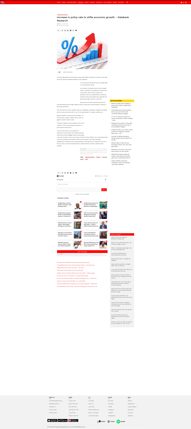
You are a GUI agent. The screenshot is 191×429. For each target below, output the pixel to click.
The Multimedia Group (55, 400)
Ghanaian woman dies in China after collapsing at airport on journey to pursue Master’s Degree (121, 124)
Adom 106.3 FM (73, 403)
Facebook (111, 403)
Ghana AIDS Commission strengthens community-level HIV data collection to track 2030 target (121, 305)
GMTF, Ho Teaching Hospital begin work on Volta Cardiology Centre (121, 249)
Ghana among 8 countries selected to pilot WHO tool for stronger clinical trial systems (121, 277)
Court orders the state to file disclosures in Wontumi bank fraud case (121, 271)
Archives (130, 412)
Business (80, 2)
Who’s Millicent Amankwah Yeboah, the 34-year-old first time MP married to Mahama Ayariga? (121, 111)
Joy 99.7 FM (72, 400)
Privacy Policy (53, 412)
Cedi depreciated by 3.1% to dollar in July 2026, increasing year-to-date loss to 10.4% (77, 286)
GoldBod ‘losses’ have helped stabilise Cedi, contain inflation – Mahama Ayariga (76, 273)
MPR (86, 159)
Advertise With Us (54, 403)
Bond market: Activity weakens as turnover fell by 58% (70, 270)
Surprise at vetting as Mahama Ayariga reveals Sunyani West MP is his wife (121, 138)
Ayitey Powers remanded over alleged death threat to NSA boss (120, 266)
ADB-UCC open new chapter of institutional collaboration (119, 239)
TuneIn (103, 421)
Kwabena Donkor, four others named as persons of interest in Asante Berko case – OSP (122, 131)
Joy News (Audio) (93, 415)
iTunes (112, 421)
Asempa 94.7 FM (73, 409)
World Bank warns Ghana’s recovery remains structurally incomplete (73, 262)
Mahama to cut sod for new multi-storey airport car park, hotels (121, 150)
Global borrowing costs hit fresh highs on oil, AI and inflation (71, 281)
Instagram (111, 409)
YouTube (110, 400)
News (63, 2)
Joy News (91, 400)
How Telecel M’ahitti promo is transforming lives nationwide (118, 255)
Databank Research (89, 157)
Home (59, 2)
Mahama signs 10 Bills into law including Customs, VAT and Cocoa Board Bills (121, 144)
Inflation (98, 157)
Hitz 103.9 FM (72, 406)
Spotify (122, 421)
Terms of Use (53, 409)
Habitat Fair (131, 403)
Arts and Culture (72, 2)
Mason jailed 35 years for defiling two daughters (120, 260)
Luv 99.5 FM (72, 412)
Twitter (110, 406)
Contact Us (52, 406)
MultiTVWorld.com (93, 409)
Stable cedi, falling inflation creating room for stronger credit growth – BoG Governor (77, 283)
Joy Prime (91, 406)
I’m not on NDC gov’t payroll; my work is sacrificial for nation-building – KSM (122, 118)
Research (99, 2)
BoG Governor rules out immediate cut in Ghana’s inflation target (72, 275)
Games (130, 400)
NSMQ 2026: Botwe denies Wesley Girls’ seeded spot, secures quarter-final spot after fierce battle (121, 291)
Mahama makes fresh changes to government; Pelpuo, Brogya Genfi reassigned (121, 105)
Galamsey (130, 409)
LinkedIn (110, 412)
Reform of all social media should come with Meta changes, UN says (121, 244)
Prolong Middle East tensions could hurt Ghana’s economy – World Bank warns (76, 265)
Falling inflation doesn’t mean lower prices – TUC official (70, 267)
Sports (87, 2)
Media (115, 2)
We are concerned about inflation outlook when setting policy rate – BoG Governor (77, 278)
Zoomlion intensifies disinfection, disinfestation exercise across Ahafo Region (120, 317)
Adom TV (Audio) (93, 412)
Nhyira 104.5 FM (73, 415)
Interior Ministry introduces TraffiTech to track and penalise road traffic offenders (120, 162)
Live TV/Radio (107, 2)
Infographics (111, 415)
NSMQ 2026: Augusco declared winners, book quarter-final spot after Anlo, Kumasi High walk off (120, 156)
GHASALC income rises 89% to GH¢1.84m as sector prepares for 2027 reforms (121, 323)
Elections (121, 2)
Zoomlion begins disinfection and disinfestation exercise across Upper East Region (121, 298)
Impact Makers (132, 406)
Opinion (92, 2)
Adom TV (91, 403)
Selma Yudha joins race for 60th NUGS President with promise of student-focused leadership (121, 284)
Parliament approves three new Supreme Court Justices (121, 311)
